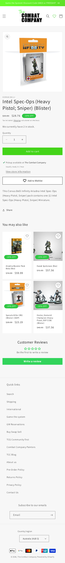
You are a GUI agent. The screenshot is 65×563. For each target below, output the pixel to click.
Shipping (17, 120)
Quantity (6, 133)
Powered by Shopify (45, 557)
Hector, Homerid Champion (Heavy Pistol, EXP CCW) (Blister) (45, 319)
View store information (18, 171)
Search (10, 394)
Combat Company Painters (21, 447)
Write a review (32, 361)
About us (11, 462)
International (14, 409)
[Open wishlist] (54, 16)
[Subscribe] (51, 515)
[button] (4, 16)
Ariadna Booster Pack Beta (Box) (15, 267)
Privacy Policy (14, 484)
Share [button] (9, 209)
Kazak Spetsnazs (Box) (47, 266)
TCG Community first (18, 439)
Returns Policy (14, 477)
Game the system (16, 416)
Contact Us (12, 492)
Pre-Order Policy (15, 469)
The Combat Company (27, 557)
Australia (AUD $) (31, 538)
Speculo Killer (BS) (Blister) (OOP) (14, 316)
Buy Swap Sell (14, 431)
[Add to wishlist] (27, 236)
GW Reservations (16, 424)
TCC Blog (11, 454)
